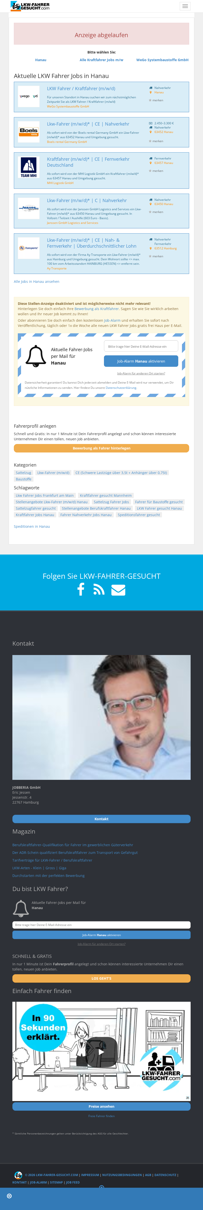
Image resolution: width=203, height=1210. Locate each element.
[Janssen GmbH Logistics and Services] (29, 208)
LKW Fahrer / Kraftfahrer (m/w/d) (81, 88)
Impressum (90, 1175)
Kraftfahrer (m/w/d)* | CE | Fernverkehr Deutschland (88, 162)
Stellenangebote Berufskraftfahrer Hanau (96, 508)
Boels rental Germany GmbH (67, 142)
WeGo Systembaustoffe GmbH (68, 106)
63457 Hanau (163, 163)
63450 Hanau (163, 204)
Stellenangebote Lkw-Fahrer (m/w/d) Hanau (52, 502)
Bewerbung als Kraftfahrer (97, 308)
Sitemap (56, 1182)
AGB (148, 1175)
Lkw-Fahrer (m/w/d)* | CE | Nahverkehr (88, 124)
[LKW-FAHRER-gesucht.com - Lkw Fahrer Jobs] (30, 6)
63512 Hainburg (165, 248)
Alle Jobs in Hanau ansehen (36, 281)
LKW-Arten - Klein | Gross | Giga (39, 868)
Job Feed (73, 1182)
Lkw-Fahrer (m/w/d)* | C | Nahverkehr (87, 200)
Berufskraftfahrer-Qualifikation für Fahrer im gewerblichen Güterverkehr (72, 844)
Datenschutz (165, 1175)
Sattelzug (23, 472)
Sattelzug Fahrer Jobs (111, 502)
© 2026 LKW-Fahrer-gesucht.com (51, 1175)
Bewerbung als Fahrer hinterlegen (101, 448)
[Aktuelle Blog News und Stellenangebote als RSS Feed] (99, 590)
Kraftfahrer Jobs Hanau (35, 514)
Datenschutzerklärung (121, 388)
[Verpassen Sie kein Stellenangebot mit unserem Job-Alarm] (117, 590)
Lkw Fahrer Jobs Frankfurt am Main (45, 495)
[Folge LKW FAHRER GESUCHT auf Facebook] (81, 590)
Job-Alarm (112, 320)
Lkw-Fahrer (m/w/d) (53, 472)
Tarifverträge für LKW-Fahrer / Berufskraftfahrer (52, 860)
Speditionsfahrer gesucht (139, 514)
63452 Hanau (163, 132)
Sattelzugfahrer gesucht (36, 508)
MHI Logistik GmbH (60, 183)
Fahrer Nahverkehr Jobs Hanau (86, 514)
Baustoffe (23, 479)
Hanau (159, 92)
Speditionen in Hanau (32, 526)
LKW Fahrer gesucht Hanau (159, 508)
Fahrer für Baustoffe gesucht (159, 502)
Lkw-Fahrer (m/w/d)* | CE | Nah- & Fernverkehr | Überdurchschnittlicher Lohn (91, 243)
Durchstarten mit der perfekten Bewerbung (48, 875)
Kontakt (19, 1182)
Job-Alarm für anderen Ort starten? (141, 373)
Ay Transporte (57, 268)
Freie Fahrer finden (101, 1116)
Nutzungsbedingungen (122, 1175)
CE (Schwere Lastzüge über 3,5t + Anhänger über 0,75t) (121, 472)
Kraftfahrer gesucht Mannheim (106, 495)
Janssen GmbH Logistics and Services (72, 223)
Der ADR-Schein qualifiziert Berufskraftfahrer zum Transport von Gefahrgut (75, 852)
